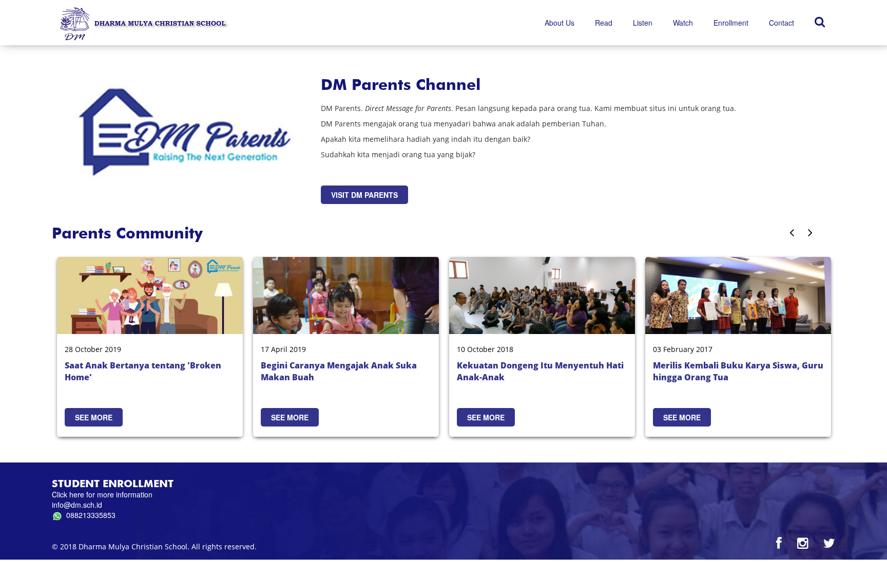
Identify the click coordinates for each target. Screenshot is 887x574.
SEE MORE (93, 417)
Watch (683, 22)
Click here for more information (102, 494)
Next (820, 234)
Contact (781, 22)
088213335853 (88, 515)
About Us (559, 22)
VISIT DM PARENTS (364, 195)
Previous (808, 234)
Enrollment (731, 22)
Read (603, 22)
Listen (642, 22)
